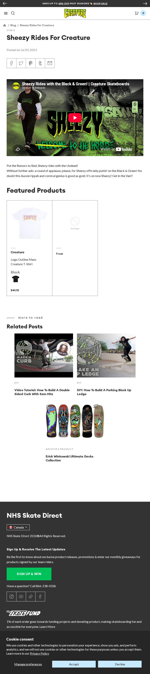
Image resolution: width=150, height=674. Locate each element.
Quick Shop (29, 237)
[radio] (16, 279)
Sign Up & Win (29, 574)
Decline (120, 664)
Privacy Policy (39, 653)
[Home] (5, 25)
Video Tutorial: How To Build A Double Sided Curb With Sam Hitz (42, 392)
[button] (6, 13)
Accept (74, 664)
